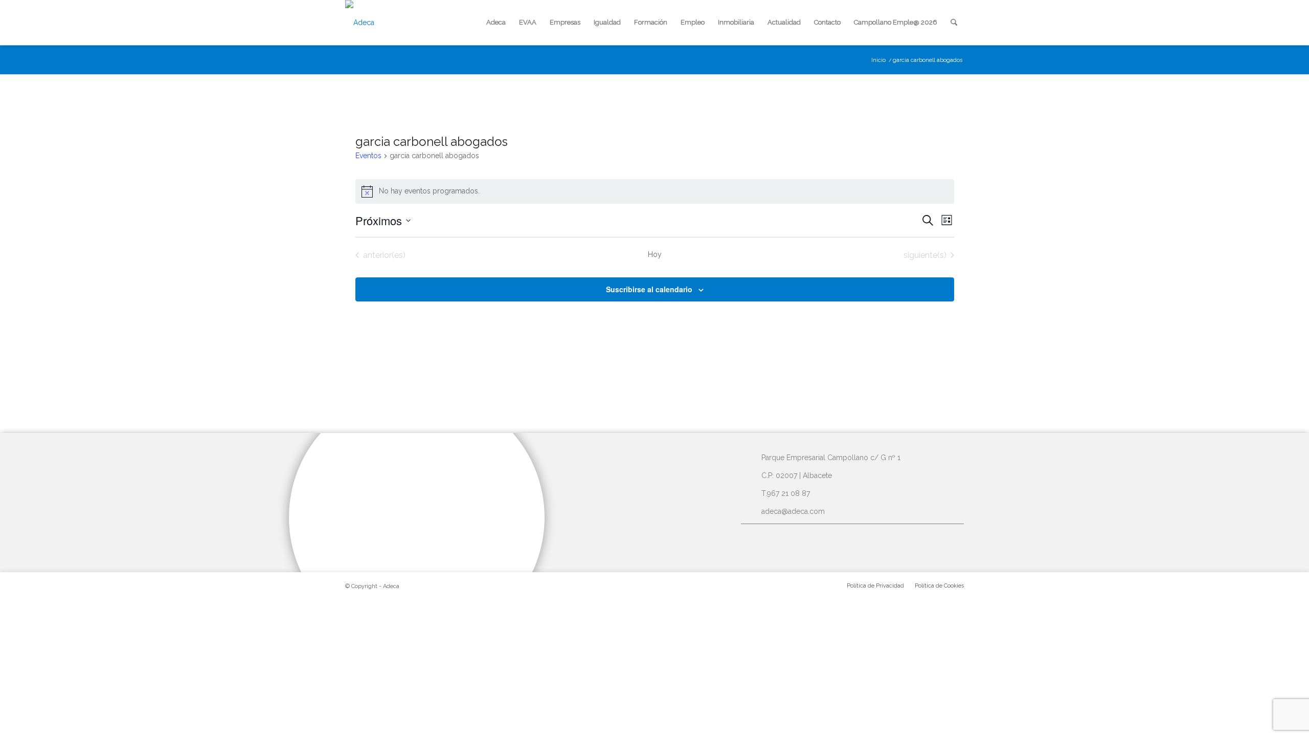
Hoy (655, 254)
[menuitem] (496, 22)
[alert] (654, 191)
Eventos (368, 155)
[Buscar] (954, 22)
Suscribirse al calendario (649, 289)
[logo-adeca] (359, 22)
